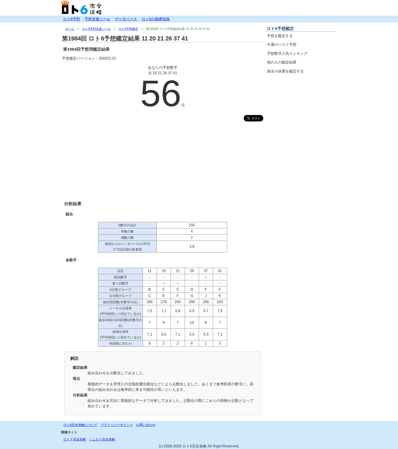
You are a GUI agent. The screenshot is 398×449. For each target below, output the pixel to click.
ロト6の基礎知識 (156, 19)
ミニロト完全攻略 (102, 439)
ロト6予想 (71, 19)
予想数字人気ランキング (287, 53)
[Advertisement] (162, 164)
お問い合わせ (145, 425)
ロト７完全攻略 (74, 439)
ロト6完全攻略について (80, 425)
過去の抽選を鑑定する (285, 71)
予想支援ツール (97, 19)
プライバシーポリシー (117, 425)
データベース (126, 19)
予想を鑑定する (280, 36)
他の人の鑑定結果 (281, 62)
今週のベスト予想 (281, 44)
